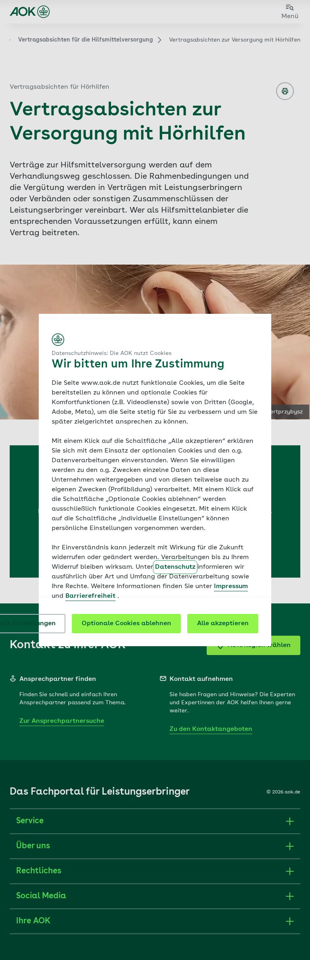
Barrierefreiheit (90, 596)
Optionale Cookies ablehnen (126, 623)
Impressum (231, 586)
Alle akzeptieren (223, 623)
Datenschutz (175, 567)
